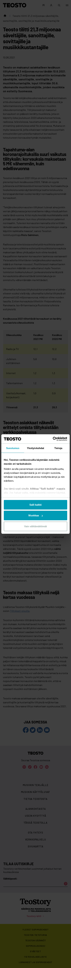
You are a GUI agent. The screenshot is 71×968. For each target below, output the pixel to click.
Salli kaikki (35, 504)
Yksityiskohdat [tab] (35, 448)
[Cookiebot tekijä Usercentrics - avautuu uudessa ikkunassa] (52, 439)
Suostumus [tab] (12, 448)
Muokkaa (33, 515)
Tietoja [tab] (58, 448)
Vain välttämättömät (35, 526)
